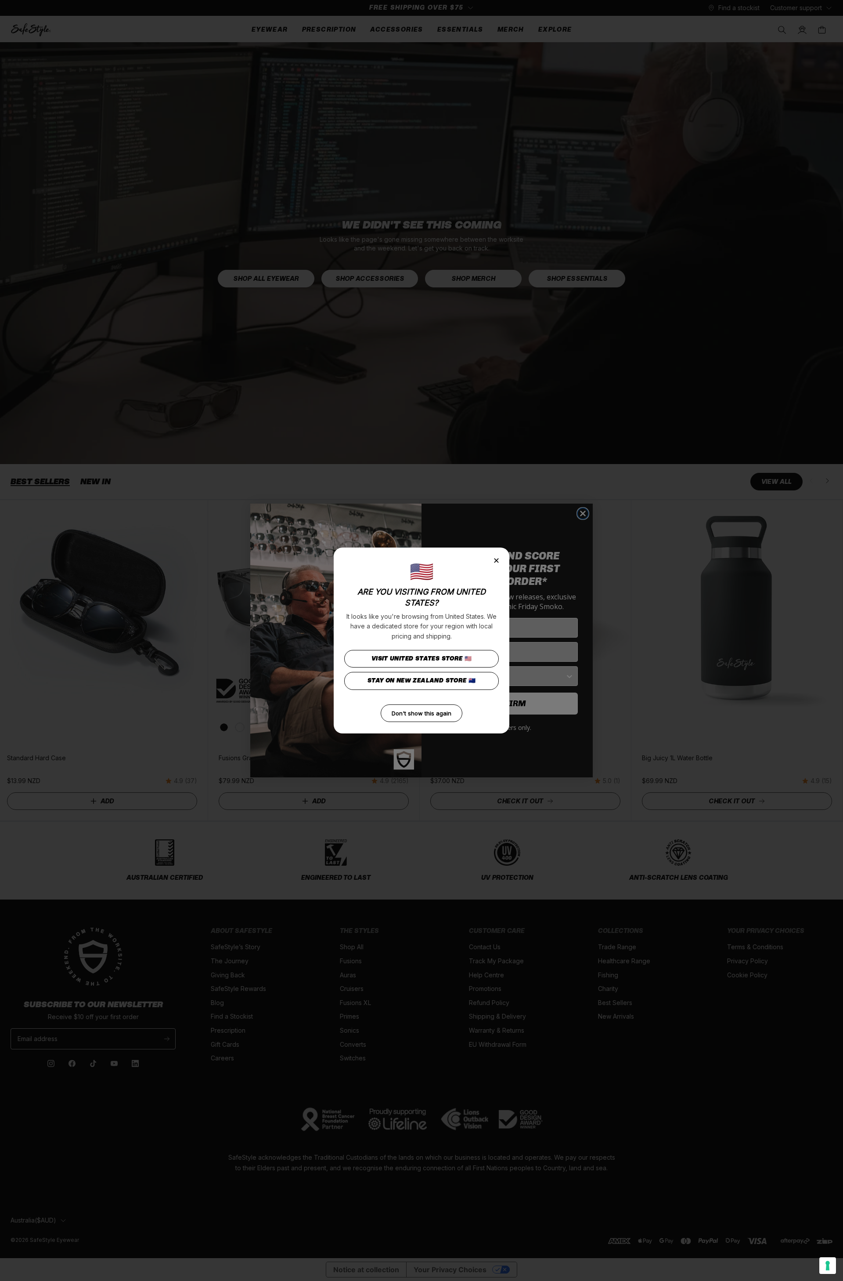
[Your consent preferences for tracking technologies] (827, 1265)
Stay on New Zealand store (421, 680)
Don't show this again (421, 713)
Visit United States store (421, 658)
